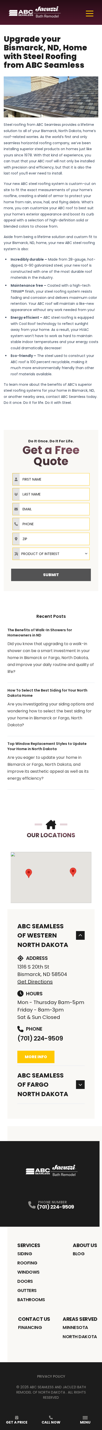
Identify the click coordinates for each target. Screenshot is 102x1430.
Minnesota (75, 1327)
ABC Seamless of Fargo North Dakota (42, 1084)
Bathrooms (31, 1299)
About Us (85, 1245)
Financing (30, 1327)
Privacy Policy (51, 1376)
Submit (51, 575)
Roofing (27, 1263)
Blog (78, 1254)
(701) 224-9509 (40, 1038)
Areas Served (80, 1319)
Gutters (27, 1290)
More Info (36, 1057)
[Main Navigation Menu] (90, 13)
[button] (29, 873)
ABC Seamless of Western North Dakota (42, 935)
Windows (28, 1272)
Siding (24, 1254)
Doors (25, 1281)
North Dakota (80, 1336)
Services (28, 1245)
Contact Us (34, 1319)
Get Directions (35, 981)
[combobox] (51, 554)
